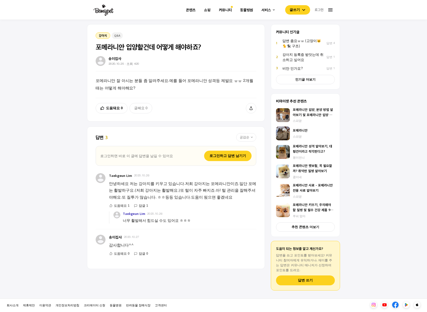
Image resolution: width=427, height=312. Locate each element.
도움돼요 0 (114, 108)
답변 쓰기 (305, 280)
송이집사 (115, 237)
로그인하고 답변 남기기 (228, 156)
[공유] (251, 108)
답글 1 (143, 206)
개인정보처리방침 (67, 305)
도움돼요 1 (121, 206)
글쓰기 (295, 10)
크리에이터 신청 (94, 305)
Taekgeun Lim (120, 175)
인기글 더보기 (305, 79)
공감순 (244, 137)
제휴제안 (29, 305)
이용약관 (45, 305)
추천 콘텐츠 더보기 (305, 227)
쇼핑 (207, 10)
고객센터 (161, 305)
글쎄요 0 (141, 108)
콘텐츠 (191, 10)
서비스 (266, 10)
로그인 (319, 9)
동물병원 (246, 10)
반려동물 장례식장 (138, 305)
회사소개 (13, 305)
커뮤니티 (225, 10)
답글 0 (143, 253)
